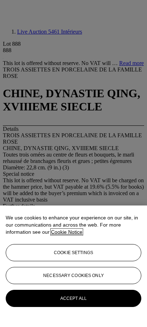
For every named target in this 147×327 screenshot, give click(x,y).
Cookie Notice (66, 232)
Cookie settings (73, 252)
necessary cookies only (73, 275)
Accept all (73, 298)
